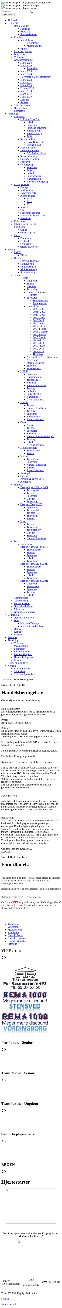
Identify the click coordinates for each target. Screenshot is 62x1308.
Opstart (24, 476)
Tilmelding (32, 501)
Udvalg (17, 258)
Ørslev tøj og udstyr (18, 663)
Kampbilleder (33, 306)
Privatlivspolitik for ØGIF (27, 224)
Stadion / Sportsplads (24, 674)
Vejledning (19, 643)
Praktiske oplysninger (37, 127)
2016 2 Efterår (40, 331)
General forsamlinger (24, 612)
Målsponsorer (40, 303)
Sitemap (5, 1298)
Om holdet (32, 280)
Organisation (20, 108)
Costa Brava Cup (35, 142)
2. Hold (24, 371)
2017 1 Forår (39, 328)
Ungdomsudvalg (28, 266)
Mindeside (19, 609)
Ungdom (18, 484)
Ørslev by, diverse (29, 246)
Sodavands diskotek (30, 212)
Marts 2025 (26, 65)
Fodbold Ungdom (23, 654)
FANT (17, 252)
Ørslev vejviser (27, 232)
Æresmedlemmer (28, 34)
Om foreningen (21, 26)
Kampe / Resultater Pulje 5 (40, 436)
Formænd (25, 28)
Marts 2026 (26, 62)
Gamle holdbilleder (23, 606)
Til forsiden (13, 20)
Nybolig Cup (27, 164)
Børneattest (19, 110)
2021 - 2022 (39, 311)
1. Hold (24, 278)
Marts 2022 (26, 79)
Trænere (31, 493)
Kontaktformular (22, 668)
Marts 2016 (26, 96)
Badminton (25, 238)
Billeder (31, 122)
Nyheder (31, 425)
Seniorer (18, 275)
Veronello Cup (34, 144)
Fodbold (24, 241)
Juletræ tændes (27, 195)
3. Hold (24, 402)
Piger (23, 521)
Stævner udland (28, 139)
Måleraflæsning (34, 45)
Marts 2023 (26, 71)
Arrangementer (21, 184)
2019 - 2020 (39, 317)
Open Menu (8, 15)
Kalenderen (20, 221)
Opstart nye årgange (30, 159)
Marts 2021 (26, 82)
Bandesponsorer (22, 603)
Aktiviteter (19, 116)
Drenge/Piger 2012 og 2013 (34, 563)
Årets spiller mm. (35, 399)
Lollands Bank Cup (30, 119)
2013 (29, 198)
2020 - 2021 (39, 314)
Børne (17, 541)
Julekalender (26, 190)
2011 (29, 204)
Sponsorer (32, 125)
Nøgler (23, 48)
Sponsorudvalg (27, 272)
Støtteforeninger (22, 105)
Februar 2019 (27, 88)
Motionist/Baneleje (29, 623)
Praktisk (31, 170)
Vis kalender (33, 43)
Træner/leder (33, 289)
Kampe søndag (34, 133)
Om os (17, 629)
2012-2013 (38, 348)
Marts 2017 (26, 93)
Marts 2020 (26, 85)
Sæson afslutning (29, 156)
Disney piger (26, 544)
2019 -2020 (39, 345)
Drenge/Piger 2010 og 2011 (34, 580)
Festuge (24, 187)
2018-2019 (38, 320)
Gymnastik (25, 244)
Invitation (31, 173)
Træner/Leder (33, 379)
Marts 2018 (26, 91)
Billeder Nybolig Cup (37, 181)
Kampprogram (34, 178)
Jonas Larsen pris (35, 362)
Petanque (12, 637)
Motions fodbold (28, 447)
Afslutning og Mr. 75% (32, 479)
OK (22, 210)
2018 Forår (38, 323)
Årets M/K (25, 31)
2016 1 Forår (39, 334)
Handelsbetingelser (23, 657)
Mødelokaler (26, 40)
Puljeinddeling (34, 176)
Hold (16, 620)
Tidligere (24, 99)
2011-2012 (38, 351)
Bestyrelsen (20, 54)
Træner (30, 405)
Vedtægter (19, 57)
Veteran (24, 456)
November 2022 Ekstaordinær (35, 76)
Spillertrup (32, 365)
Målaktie (24, 207)
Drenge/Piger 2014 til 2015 (34, 546)
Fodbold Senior (22, 651)
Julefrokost (25, 481)
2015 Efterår (39, 337)
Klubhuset (19, 37)
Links (17, 235)
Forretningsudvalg (29, 261)
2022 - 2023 (39, 309)
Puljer (30, 136)
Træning (31, 283)
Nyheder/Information (24, 617)
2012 (29, 201)
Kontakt (18, 631)
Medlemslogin (21, 646)
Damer (23, 422)
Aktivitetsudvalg (28, 269)
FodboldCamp (27, 147)
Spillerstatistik (34, 368)
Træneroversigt (21, 600)
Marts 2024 (26, 74)
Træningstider (34, 490)
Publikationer (20, 227)
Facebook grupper (23, 51)
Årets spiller (26, 473)
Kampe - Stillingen (36, 292)
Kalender (31, 286)
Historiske (38, 354)
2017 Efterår (39, 326)
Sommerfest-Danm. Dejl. (32, 215)
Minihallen (19, 671)
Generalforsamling (23, 60)
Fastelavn (25, 161)
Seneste (24, 102)
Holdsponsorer (40, 300)
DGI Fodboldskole (29, 150)
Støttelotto (25, 218)
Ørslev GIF (13, 23)
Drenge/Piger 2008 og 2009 (34, 487)
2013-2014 (38, 343)
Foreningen (13, 113)
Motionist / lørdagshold (32, 626)
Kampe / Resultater (36, 385)
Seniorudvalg (27, 263)
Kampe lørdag (34, 130)
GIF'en (23, 229)
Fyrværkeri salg (28, 193)
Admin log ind (8, 1304)
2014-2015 (38, 340)
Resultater (32, 294)
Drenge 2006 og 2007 (31, 504)
